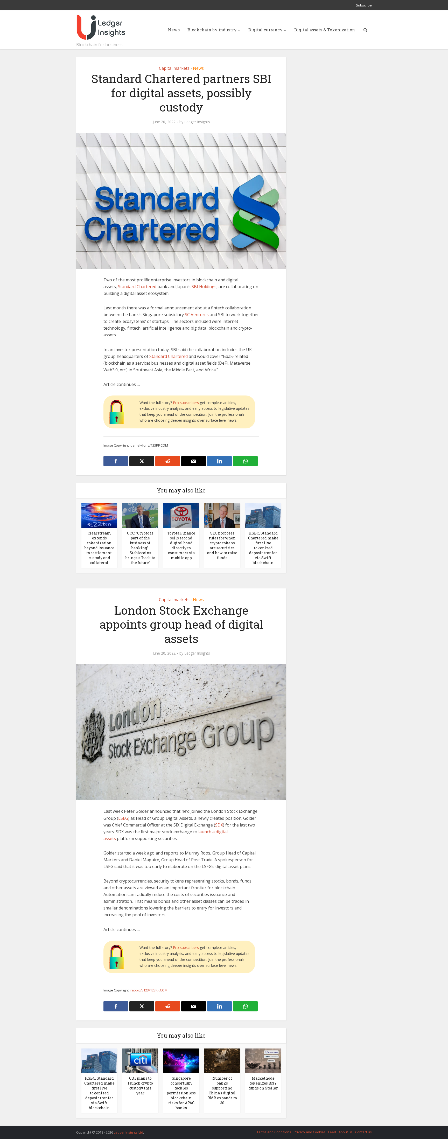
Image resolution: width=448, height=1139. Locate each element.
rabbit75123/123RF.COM (148, 990)
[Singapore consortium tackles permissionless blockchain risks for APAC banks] (181, 1060)
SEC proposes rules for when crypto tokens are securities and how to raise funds (222, 545)
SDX (219, 825)
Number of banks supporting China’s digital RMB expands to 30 (222, 1090)
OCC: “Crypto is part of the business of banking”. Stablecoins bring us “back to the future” (140, 548)
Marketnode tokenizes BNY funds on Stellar (263, 1083)
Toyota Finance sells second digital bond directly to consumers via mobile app (181, 545)
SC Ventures (197, 314)
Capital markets (174, 68)
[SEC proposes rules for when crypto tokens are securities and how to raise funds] (222, 515)
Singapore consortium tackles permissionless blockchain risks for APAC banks (181, 1093)
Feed (332, 1132)
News (174, 29)
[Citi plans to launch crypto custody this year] (140, 1060)
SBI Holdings (204, 286)
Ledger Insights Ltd (128, 1132)
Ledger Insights (197, 122)
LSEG (123, 818)
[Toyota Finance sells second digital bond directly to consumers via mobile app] (181, 515)
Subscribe (364, 5)
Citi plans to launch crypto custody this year (140, 1085)
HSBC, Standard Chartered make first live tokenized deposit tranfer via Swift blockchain (263, 548)
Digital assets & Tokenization (324, 29)
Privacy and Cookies (310, 1132)
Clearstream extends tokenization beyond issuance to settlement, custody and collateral (99, 548)
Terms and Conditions (274, 1132)
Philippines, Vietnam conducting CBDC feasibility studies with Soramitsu (218, 1130)
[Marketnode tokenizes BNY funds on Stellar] (263, 1060)
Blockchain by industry (212, 29)
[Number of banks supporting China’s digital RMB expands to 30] (222, 1060)
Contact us (363, 1132)
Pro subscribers (186, 402)
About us (346, 1132)
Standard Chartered (137, 286)
